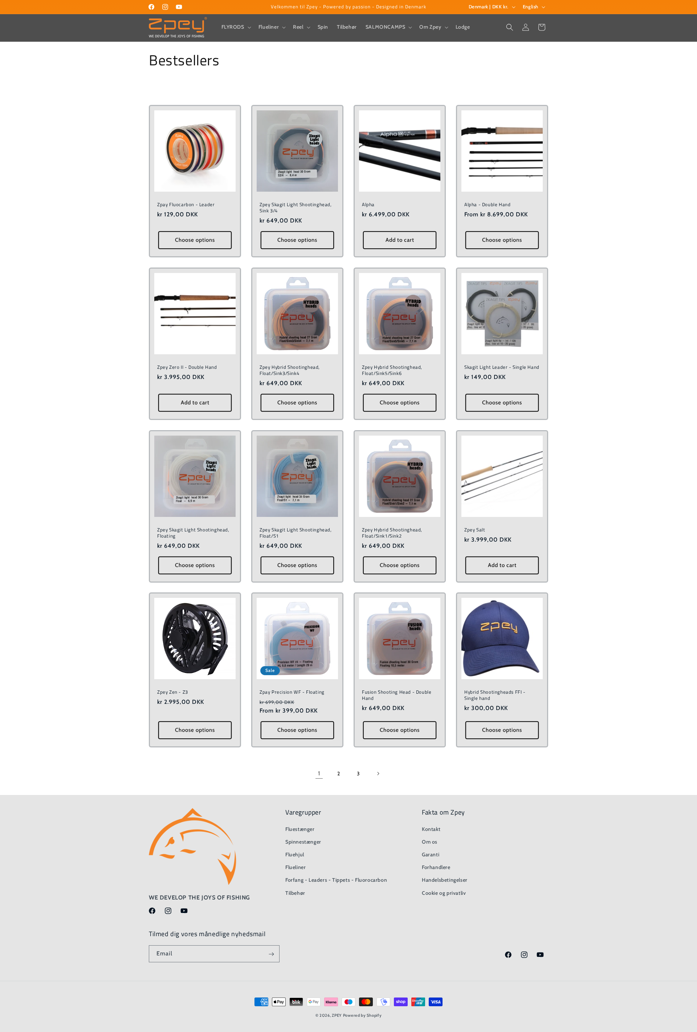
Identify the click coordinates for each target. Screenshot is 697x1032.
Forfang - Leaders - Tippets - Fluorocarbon (336, 880)
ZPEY (337, 1015)
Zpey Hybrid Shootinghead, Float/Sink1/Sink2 (392, 533)
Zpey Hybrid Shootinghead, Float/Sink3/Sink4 (290, 370)
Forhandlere (436, 867)
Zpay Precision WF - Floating (292, 692)
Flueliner (295, 867)
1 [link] (319, 773)
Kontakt (431, 828)
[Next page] (378, 774)
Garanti (430, 854)
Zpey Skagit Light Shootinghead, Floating (193, 533)
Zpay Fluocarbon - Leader (186, 204)
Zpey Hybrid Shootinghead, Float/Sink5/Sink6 (392, 370)
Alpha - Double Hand (487, 204)
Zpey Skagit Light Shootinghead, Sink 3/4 (296, 207)
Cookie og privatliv (444, 892)
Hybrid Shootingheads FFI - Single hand (495, 695)
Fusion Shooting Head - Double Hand (396, 695)
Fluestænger (300, 828)
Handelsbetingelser (445, 880)
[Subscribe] (271, 954)
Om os (429, 841)
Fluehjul (294, 854)
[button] (235, 26)
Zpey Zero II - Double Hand (187, 367)
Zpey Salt (474, 530)
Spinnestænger (303, 841)
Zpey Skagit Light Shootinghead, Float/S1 (296, 533)
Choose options (195, 240)
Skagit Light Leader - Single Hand (501, 367)
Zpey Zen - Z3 (172, 692)
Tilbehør (295, 892)
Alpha (368, 204)
